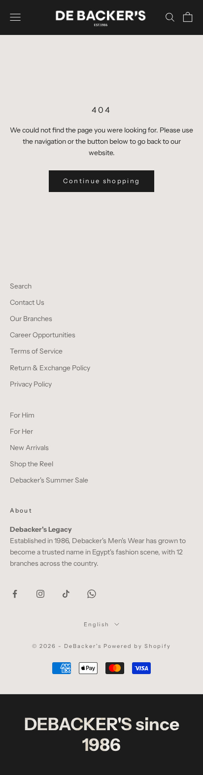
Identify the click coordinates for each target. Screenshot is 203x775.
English (97, 624)
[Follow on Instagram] (40, 594)
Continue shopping (101, 181)
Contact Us (27, 302)
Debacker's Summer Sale (49, 480)
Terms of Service (36, 351)
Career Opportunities (42, 334)
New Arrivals (29, 447)
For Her (21, 431)
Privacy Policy (31, 384)
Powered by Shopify (137, 646)
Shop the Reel (31, 463)
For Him (22, 415)
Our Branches (31, 318)
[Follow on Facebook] (15, 594)
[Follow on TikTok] (66, 594)
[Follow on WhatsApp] (92, 594)
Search (21, 286)
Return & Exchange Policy (50, 367)
